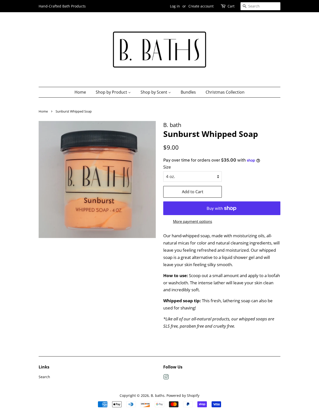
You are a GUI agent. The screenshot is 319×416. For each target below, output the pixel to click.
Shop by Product (112, 92)
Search (44, 376)
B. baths (157, 395)
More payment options (192, 221)
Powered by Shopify (182, 395)
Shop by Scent (154, 92)
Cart (231, 6)
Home (80, 92)
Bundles (188, 92)
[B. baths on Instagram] (166, 377)
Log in (175, 6)
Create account (201, 6)
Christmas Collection (225, 92)
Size (167, 167)
